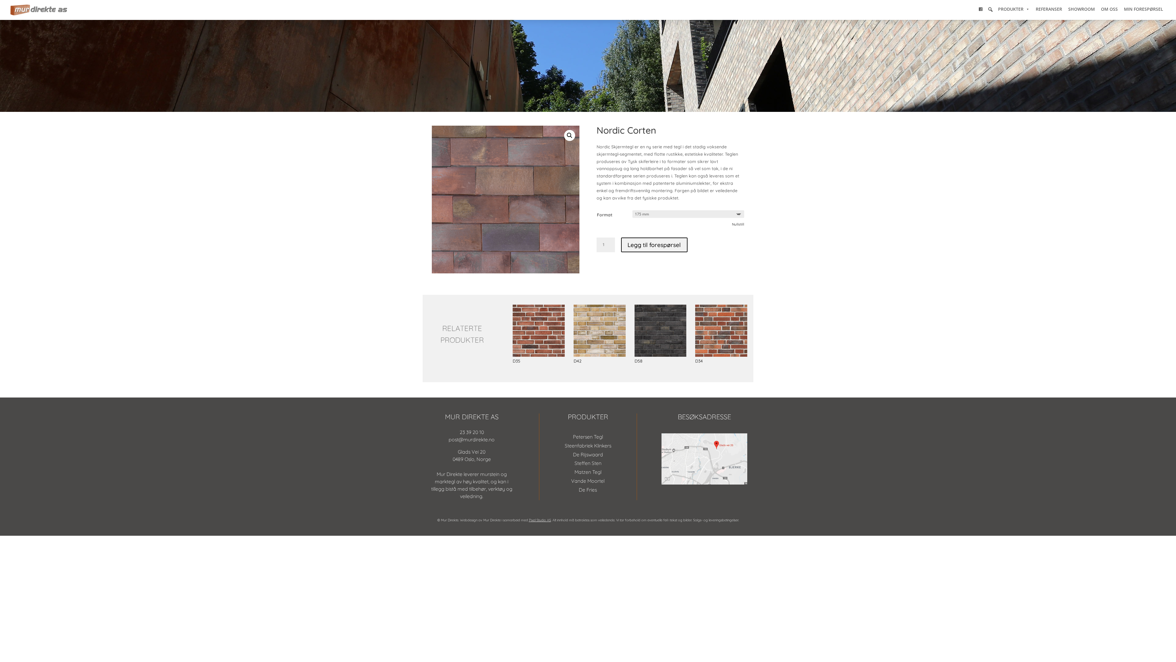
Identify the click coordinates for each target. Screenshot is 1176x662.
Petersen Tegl (588, 437)
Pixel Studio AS (540, 520)
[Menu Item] (980, 9)
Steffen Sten (588, 463)
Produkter (1010, 9)
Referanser (1049, 9)
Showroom (1081, 9)
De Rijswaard (588, 454)
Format (604, 215)
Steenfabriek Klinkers (588, 446)
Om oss (1109, 9)
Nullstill (738, 224)
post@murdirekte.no (472, 439)
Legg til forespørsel (654, 245)
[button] (990, 9)
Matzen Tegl (588, 472)
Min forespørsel (1143, 9)
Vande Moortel (588, 481)
